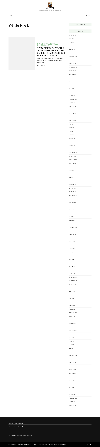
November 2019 (73, 323)
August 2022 (72, 206)
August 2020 (72, 291)
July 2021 (71, 252)
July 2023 (71, 166)
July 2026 (71, 38)
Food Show (51, 42)
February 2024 (73, 142)
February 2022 (73, 227)
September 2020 (73, 287)
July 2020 (71, 295)
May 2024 (71, 131)
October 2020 (73, 284)
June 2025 (71, 85)
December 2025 (73, 63)
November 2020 (73, 280)
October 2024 (72, 113)
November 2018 (73, 366)
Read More (40, 65)
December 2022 (73, 191)
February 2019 (73, 355)
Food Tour (58, 42)
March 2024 (72, 138)
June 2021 (71, 255)
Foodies (46, 43)
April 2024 (72, 134)
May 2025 (71, 88)
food (38, 42)
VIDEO (11, 15)
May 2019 (71, 344)
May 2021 (71, 259)
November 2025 (73, 67)
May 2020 (71, 302)
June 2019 (71, 341)
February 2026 (73, 56)
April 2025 (72, 92)
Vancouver (52, 43)
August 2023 (72, 163)
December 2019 (73, 319)
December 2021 (73, 234)
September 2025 (73, 74)
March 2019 (72, 352)
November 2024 (73, 110)
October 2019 (72, 327)
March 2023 (72, 181)
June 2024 (71, 127)
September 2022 (73, 202)
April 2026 (72, 49)
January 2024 (72, 145)
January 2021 (72, 273)
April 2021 (71, 263)
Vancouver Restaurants (43, 45)
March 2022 (72, 223)
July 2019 (71, 337)
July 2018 (71, 380)
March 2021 (72, 266)
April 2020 (72, 305)
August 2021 (72, 248)
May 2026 (71, 45)
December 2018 (73, 362)
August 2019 (72, 334)
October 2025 (72, 70)
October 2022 (72, 199)
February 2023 (73, 184)
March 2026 (72, 53)
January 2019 (72, 359)
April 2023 (72, 177)
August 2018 (72, 376)
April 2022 (72, 220)
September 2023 (73, 159)
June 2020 (71, 298)
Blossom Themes (43, 444)
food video (40, 43)
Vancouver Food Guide (52, 44)
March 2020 (72, 309)
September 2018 (73, 373)
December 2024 (73, 106)
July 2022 (71, 209)
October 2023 (72, 156)
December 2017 (73, 405)
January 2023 (72, 188)
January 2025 (72, 102)
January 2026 (72, 60)
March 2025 (72, 95)
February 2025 (73, 99)
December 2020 (73, 277)
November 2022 (73, 195)
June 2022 (71, 213)
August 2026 (72, 35)
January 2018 (72, 401)
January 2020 (72, 316)
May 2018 (71, 387)
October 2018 (72, 369)
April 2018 (72, 391)
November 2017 (73, 408)
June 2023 (71, 170)
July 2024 (71, 124)
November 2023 (73, 152)
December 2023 (73, 149)
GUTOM (50, 8)
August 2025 (72, 77)
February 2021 (73, 270)
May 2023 (71, 174)
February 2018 (73, 398)
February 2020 (73, 312)
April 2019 (72, 348)
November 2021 (73, 238)
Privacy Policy (62, 444)
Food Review (44, 42)
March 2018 (72, 394)
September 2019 (73, 330)
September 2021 (73, 245)
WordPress (56, 444)
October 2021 (72, 241)
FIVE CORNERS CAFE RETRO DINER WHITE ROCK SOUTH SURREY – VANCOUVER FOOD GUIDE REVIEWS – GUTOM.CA (51, 52)
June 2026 (71, 42)
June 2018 (71, 384)
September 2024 (73, 117)
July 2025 (71, 81)
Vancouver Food (41, 44)
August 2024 (72, 120)
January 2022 (72, 231)
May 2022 (71, 216)
